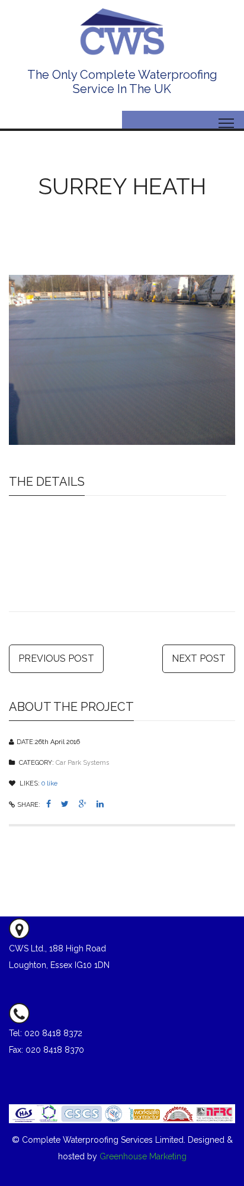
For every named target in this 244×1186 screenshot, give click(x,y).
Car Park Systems (82, 763)
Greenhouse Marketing (143, 1156)
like (49, 783)
